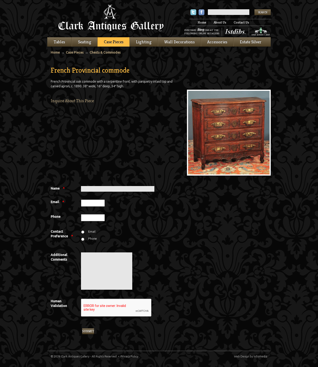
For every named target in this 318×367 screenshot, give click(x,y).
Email (57, 202)
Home (202, 22)
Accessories (217, 41)
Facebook (201, 13)
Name (57, 188)
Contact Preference (62, 234)
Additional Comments (59, 257)
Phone (56, 216)
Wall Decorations (179, 41)
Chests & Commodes (105, 52)
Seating (84, 41)
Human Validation (59, 303)
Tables (59, 41)
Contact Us (241, 22)
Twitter (193, 13)
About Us (220, 22)
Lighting (144, 41)
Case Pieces (113, 41)
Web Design (241, 356)
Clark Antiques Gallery (111, 19)
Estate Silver (250, 41)
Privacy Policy (129, 356)
